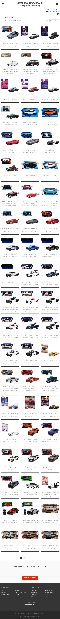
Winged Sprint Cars (49, 590)
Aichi (32, 596)
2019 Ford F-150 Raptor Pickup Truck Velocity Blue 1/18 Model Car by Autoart (30, 255)
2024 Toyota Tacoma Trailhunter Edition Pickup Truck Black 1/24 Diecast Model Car (10, 494)
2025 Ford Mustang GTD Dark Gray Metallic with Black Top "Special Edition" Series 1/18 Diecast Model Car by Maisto (30, 230)
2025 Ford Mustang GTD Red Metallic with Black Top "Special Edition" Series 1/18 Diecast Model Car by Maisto (10, 230)
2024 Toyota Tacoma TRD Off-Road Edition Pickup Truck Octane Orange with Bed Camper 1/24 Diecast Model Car (30, 441)
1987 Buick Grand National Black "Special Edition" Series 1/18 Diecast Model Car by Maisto (30, 177)
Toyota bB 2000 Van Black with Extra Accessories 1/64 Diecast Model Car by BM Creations (30, 71)
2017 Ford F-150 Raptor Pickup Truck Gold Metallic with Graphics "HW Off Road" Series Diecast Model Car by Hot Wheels (50, 415)
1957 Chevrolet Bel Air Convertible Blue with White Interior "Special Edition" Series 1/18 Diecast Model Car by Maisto (50, 203)
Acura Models (34, 592)
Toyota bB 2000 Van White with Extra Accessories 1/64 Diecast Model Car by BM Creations (10, 71)
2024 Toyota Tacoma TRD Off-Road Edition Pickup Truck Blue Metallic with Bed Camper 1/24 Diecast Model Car (50, 441)
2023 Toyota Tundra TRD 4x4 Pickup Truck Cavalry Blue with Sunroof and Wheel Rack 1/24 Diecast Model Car (10, 45)
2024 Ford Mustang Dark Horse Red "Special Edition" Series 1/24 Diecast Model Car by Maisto (10, 150)
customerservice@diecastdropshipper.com (31, 606)
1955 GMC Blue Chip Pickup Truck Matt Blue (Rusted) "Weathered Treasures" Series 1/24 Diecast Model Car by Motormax (50, 547)
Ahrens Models (34, 594)
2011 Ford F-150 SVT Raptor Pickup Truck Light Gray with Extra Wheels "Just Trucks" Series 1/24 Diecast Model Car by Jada (30, 520)
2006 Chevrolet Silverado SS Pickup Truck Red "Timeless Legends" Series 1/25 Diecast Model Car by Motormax (30, 388)
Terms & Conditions (30, 615)
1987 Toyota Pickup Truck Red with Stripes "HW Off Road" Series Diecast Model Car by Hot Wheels (30, 415)
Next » (37, 558)
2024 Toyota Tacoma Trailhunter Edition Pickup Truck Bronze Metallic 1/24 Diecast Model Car (50, 468)
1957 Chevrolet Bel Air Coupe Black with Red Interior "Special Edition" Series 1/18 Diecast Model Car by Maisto (10, 203)
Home (2, 17)
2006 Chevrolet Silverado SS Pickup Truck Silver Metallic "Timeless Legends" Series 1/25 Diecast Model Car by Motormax (10, 388)
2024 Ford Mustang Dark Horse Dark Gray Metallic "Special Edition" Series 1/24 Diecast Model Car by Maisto (30, 150)
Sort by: (47, 20)
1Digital (39, 616)
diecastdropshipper (28, 613)
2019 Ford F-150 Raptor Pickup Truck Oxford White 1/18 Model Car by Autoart (10, 282)
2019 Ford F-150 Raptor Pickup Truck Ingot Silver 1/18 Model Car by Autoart (10, 255)
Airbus (46, 594)
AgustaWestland (49, 592)
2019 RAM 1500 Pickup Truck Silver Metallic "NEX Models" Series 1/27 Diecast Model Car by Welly (30, 494)
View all (47, 596)
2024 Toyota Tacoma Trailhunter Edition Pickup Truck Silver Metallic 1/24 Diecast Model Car (30, 468)
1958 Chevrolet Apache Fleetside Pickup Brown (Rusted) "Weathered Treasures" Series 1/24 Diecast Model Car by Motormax (30, 547)
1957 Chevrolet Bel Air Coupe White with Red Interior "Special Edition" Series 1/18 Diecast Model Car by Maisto (50, 177)
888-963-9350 (54, 11)
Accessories (34, 590)
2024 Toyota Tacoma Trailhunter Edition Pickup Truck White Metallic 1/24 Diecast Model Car (10, 468)
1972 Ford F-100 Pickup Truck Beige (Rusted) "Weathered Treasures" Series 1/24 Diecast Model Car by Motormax (50, 520)
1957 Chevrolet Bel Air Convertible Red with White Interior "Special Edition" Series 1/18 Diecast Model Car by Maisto (30, 203)
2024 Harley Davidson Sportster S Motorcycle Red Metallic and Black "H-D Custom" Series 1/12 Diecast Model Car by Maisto (10, 177)
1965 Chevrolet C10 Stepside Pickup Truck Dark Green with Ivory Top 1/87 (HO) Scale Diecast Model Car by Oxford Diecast (10, 124)
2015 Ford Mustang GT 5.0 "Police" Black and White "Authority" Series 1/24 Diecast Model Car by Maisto (50, 150)
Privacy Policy (22, 616)
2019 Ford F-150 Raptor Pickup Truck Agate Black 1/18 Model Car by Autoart (50, 255)
